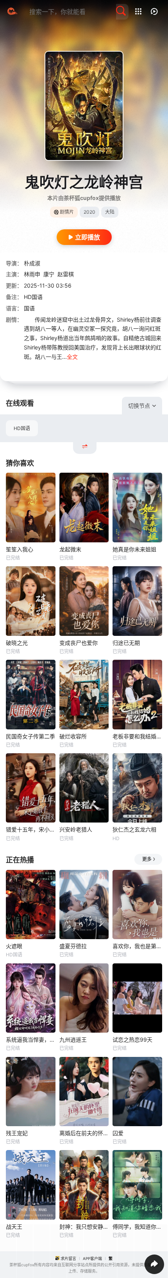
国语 (29, 308)
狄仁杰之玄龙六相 (134, 829)
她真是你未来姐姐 (134, 549)
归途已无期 (126, 642)
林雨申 (32, 274)
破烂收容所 (73, 736)
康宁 (48, 274)
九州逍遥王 (73, 1039)
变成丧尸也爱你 (78, 642)
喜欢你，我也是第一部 (137, 946)
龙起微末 (70, 549)
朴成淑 (32, 263)
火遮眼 (14, 946)
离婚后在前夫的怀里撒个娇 (84, 1133)
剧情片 (67, 212)
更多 (147, 859)
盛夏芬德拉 (73, 946)
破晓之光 (17, 642)
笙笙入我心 (19, 549)
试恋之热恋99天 (132, 1039)
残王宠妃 (17, 1133)
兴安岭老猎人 (75, 829)
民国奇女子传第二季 (30, 736)
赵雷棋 (65, 274)
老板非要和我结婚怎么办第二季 (137, 736)
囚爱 (118, 1133)
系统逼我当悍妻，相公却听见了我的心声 (30, 1039)
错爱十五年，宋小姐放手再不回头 (30, 829)
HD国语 (22, 428)
